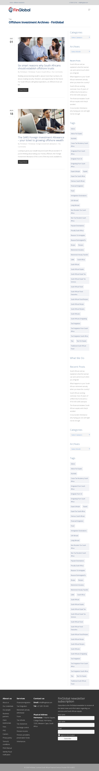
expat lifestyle (75, 171)
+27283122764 (73, 2)
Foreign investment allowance (46, 144)
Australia (73, 138)
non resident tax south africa (78, 211)
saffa (72, 259)
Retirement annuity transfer (79, 255)
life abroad (74, 200)
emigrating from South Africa (78, 165)
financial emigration (77, 186)
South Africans (75, 314)
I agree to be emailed (67, 735)
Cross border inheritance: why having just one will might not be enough (80, 111)
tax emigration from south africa (79, 329)
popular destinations (77, 226)
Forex (19, 716)
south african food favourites (77, 293)
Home (11, 2)
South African (75, 264)
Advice (73, 129)
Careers (5, 734)
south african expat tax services (78, 280)
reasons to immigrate (78, 235)
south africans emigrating (79, 319)
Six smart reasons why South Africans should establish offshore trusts (39, 67)
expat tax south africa (78, 176)
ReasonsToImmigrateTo (78, 240)
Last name (61, 721)
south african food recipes (79, 299)
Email (59, 728)
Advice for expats (76, 134)
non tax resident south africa (78, 219)
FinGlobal (23, 72)
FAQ (4, 730)
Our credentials (8, 706)
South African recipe (77, 304)
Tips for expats (81, 341)
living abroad (75, 205)
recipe (73, 245)
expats (85, 171)
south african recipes (77, 309)
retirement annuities (77, 250)
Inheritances (21, 741)
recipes (80, 245)
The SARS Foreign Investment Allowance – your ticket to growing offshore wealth (41, 139)
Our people (6, 710)
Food (72, 191)
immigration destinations (79, 196)
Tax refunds (21, 720)
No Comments (57, 72)
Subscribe (67, 738)
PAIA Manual (7, 748)
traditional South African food (78, 347)
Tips (72, 341)
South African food (77, 287)
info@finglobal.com (83, 2)
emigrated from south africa (78, 152)
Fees (4, 727)
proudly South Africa (77, 230)
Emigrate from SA (76, 159)
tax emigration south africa (79, 336)
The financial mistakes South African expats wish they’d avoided (79, 101)
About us (6, 702)
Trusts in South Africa (43, 72)
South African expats (77, 269)
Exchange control (23, 727)
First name (61, 715)
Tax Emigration (22, 706)
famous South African (78, 181)
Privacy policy (7, 738)
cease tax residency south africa (79, 144)
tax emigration (75, 323)
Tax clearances (22, 724)
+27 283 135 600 (43, 706)
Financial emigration (23, 702)
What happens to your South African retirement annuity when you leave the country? (80, 80)
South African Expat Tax (78, 274)
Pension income (22, 731)
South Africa (81, 259)
